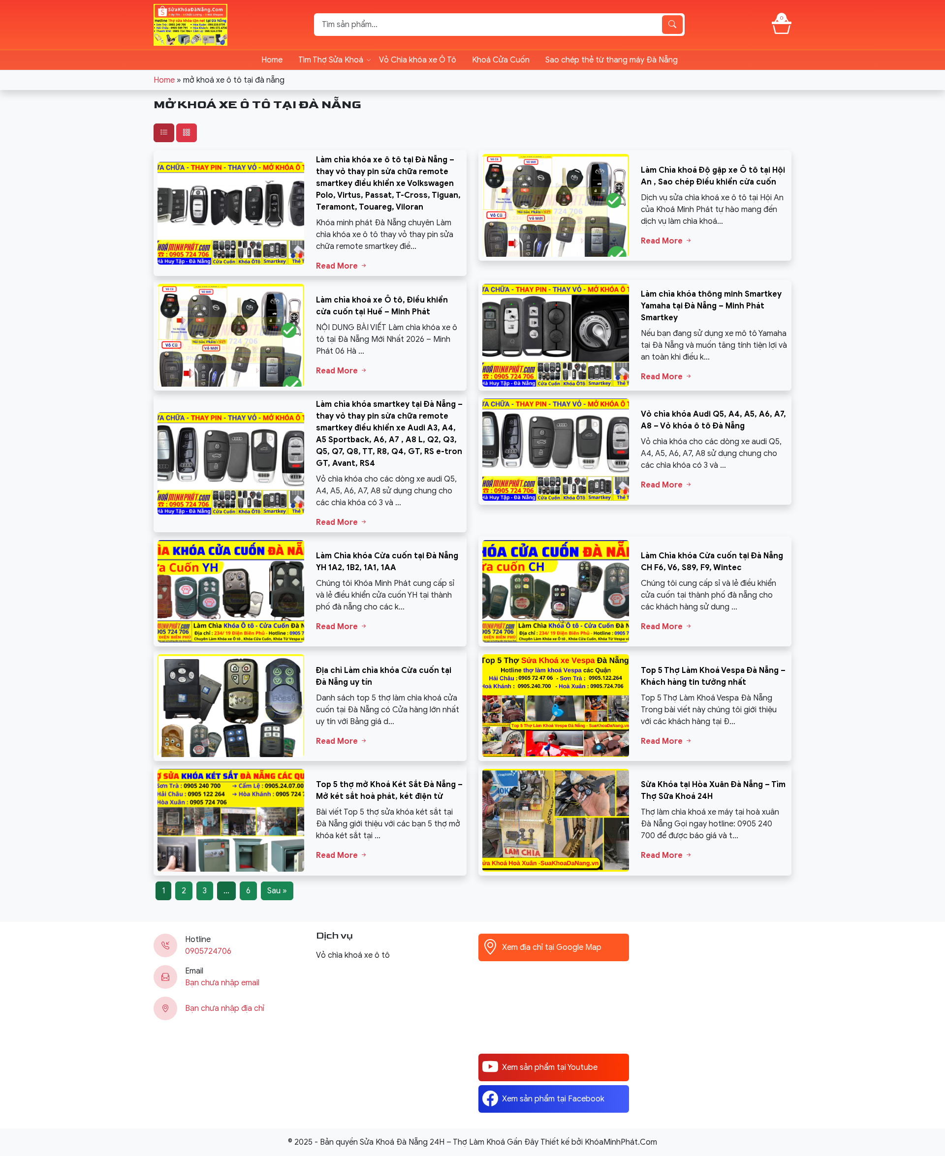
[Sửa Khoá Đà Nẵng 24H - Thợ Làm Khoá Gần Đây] (190, 24)
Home (272, 60)
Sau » (277, 891)
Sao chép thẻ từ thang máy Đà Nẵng (611, 60)
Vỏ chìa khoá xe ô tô (353, 955)
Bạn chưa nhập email (222, 983)
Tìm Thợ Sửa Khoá (330, 60)
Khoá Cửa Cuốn (501, 60)
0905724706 (208, 951)
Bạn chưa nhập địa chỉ (224, 1008)
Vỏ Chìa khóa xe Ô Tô (417, 60)
